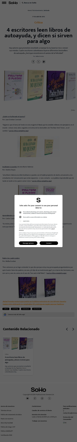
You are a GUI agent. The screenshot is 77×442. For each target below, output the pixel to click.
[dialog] (38, 221)
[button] (38, 221)
